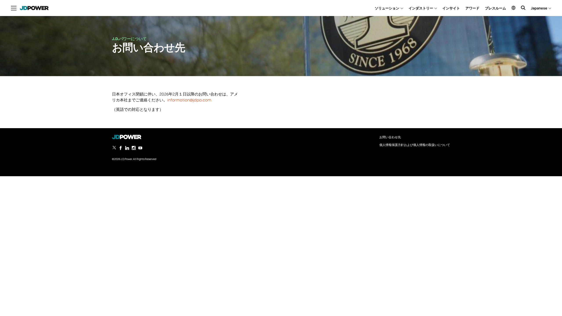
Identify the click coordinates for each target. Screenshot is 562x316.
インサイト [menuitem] (451, 8)
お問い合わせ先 (390, 137)
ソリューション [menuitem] (387, 8)
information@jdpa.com (189, 100)
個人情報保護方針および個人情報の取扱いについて (414, 145)
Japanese (539, 8)
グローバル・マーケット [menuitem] (513, 8)
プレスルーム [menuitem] (495, 8)
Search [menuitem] (523, 7)
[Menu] (13, 8)
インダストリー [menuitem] (421, 8)
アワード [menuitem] (472, 8)
